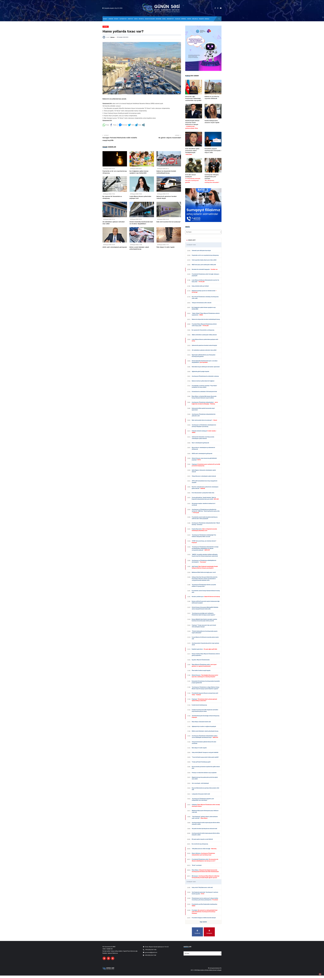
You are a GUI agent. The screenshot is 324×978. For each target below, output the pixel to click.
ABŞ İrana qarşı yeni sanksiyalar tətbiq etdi (204, 264)
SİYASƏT (116, 18)
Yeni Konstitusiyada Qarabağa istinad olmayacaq (206, 716)
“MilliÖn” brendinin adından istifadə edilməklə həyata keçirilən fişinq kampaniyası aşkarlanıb (205, 555)
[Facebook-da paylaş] (113, 124)
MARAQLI (207, 18)
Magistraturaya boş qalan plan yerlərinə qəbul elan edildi (205, 778)
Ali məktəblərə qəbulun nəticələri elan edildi (204, 350)
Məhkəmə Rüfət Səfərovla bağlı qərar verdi (204, 572)
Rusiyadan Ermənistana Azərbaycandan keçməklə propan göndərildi (206, 681)
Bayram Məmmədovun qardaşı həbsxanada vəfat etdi (205, 788)
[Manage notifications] (320, 974)
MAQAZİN (201, 18)
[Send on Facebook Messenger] (123, 124)
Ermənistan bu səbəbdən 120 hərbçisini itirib (204, 391)
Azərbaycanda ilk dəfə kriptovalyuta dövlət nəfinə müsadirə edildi (206, 833)
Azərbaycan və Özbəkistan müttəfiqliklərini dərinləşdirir (204, 561)
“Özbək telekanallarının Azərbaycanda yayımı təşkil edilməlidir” (204, 631)
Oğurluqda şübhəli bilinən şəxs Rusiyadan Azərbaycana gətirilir (203, 355)
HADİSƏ (189, 18)
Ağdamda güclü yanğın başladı (200, 371)
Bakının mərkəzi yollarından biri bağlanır (203, 381)
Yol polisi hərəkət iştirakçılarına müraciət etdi (204, 828)
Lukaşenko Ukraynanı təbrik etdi (201, 794)
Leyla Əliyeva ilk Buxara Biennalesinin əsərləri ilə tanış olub (205, 280)
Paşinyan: (206, 465)
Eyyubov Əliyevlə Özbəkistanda (201, 659)
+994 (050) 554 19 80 (150, 949)
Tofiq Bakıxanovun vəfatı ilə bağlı (204, 848)
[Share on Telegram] (138, 124)
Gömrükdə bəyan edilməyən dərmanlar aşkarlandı (206, 366)
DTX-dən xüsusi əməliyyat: (192, 178)
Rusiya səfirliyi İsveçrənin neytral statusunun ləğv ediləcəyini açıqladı (206, 602)
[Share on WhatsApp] (106, 124)
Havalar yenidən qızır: (206, 596)
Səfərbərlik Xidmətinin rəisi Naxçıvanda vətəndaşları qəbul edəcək (203, 437)
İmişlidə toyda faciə (204, 649)
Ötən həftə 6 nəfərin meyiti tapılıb (201, 670)
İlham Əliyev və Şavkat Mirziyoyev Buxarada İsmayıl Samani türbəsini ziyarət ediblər (204, 397)
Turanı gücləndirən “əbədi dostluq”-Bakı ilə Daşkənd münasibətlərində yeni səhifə (205, 498)
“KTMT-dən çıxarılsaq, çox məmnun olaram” (204, 541)
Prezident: (204, 911)
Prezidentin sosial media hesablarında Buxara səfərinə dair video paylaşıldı (205, 517)
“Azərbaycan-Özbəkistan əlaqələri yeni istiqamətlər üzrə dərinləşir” (203, 799)
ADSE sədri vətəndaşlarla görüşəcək (115, 247)
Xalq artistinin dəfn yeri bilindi (200, 286)
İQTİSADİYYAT (123, 18)
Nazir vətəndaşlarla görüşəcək (200, 442)
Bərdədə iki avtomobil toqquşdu (205, 269)
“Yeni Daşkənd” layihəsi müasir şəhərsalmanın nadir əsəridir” (205, 817)
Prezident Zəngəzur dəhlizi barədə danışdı (204, 917)
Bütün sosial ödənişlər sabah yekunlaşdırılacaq (205, 731)
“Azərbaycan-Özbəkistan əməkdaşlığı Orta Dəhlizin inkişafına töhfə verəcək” (204, 535)
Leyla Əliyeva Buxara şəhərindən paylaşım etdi (205, 340)
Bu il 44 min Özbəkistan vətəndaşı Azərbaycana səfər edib (205, 297)
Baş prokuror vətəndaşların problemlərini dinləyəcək (203, 448)
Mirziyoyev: (205, 876)
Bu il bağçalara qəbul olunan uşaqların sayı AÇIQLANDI (204, 308)
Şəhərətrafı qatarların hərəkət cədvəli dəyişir (204, 345)
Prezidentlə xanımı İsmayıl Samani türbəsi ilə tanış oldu (206, 591)
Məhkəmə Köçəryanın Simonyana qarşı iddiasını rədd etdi (205, 811)
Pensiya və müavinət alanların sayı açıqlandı (204, 772)
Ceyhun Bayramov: (204, 529)
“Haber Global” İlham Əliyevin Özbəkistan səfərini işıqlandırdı (206, 314)
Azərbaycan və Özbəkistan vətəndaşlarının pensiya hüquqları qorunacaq (204, 425)
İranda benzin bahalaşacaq (199, 705)
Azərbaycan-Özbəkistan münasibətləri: (205, 403)
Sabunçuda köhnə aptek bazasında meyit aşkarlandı (203, 409)
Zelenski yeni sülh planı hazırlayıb (201, 250)
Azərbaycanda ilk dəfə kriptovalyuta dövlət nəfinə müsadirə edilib (206, 823)
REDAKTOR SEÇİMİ (150, 18)
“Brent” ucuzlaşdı (197, 865)
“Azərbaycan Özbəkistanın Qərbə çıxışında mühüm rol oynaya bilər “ (204, 585)
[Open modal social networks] (143, 124)
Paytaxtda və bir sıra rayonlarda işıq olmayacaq (205, 255)
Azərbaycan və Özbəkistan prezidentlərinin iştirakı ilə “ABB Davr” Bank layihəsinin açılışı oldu (206, 511)
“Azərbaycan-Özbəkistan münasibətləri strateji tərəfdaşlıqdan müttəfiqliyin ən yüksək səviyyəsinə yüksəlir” (205, 548)
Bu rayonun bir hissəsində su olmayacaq (203, 330)
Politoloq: (206, 805)
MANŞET (105, 18)
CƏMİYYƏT (130, 18)
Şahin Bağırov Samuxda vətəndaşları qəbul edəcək (204, 470)
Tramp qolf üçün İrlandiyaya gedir (201, 762)
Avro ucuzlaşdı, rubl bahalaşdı (200, 783)
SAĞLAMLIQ (195, 18)
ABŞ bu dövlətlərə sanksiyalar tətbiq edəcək (204, 334)
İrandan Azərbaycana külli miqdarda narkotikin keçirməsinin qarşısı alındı (205, 710)
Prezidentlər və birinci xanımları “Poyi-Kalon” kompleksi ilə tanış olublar (204, 386)
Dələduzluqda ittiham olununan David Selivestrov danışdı (192, 124)
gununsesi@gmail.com (151, 952)
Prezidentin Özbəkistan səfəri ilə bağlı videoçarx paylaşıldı (205, 274)
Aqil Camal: (205, 567)
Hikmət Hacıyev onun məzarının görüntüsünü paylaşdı (204, 459)
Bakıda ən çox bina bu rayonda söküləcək (212, 97)
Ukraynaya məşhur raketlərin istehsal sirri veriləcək (203, 504)
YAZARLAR (177, 18)
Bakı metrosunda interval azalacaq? (169, 222)
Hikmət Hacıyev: (205, 675)
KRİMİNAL (183, 18)
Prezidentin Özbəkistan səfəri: (205, 860)
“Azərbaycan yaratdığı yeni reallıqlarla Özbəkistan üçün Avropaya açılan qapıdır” (203, 614)
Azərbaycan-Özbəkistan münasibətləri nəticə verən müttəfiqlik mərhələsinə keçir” (205, 736)
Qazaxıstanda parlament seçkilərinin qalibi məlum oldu (206, 767)
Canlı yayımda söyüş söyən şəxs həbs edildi (204, 260)
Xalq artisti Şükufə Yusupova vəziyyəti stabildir (205, 752)
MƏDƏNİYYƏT (170, 18)
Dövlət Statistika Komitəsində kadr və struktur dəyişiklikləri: (205, 361)
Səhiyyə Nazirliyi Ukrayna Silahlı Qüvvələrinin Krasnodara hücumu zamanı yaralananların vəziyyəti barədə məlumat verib (204, 578)
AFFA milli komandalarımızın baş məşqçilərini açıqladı (204, 481)
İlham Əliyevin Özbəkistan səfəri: (204, 665)
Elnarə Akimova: (203, 854)
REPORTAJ (141, 18)
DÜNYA (136, 18)
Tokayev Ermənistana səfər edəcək (201, 302)
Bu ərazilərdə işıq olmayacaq (200, 844)
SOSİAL (164, 18)
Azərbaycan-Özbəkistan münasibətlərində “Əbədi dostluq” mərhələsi (206, 523)
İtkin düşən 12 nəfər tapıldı (165, 247)
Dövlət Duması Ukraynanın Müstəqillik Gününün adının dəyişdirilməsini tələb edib (205, 608)
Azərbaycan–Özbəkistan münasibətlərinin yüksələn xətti (203, 414)
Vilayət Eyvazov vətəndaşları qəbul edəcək (204, 476)
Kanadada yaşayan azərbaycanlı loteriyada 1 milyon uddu (213, 150)
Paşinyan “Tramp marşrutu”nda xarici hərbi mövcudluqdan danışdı (204, 625)
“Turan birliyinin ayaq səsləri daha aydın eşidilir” (205, 757)
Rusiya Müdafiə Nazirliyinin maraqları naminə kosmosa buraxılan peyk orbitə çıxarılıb (204, 620)
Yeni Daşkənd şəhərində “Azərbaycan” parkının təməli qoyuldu (205, 892)
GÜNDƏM (110, 18)
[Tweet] (131, 124)
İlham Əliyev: (205, 870)
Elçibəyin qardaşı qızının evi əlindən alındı (204, 291)
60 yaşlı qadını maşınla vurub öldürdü (202, 839)
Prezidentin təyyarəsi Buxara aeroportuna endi (205, 693)
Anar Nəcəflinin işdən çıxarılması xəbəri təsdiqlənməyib (192, 151)
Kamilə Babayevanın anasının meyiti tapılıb (212, 121)
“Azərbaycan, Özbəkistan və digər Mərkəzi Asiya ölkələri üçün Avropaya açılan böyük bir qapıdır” (205, 687)
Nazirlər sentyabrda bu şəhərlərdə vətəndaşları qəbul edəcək (205, 487)
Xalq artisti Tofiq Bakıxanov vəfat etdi (202, 887)
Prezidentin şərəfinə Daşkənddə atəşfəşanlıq (205, 904)
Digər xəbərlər (203, 921)
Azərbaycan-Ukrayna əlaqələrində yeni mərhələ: (212, 178)
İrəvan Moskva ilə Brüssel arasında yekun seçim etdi (205, 637)
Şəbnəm (112, 37)
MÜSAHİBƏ (158, 18)
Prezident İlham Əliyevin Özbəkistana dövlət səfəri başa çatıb (204, 324)
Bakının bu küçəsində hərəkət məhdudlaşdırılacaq (206, 319)
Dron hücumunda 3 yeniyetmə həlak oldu (203, 492)
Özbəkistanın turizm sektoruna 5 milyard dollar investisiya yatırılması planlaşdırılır (205, 898)
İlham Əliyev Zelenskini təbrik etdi (201, 721)
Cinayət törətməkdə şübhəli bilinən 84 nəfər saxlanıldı (204, 742)
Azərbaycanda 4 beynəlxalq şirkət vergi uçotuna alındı (205, 643)
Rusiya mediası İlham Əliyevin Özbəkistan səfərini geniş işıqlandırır (206, 654)
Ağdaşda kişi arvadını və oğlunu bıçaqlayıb (204, 726)
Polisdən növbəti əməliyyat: (204, 431)
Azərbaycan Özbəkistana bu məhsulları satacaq (205, 376)
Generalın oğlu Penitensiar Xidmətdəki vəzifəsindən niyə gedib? (193, 98)
